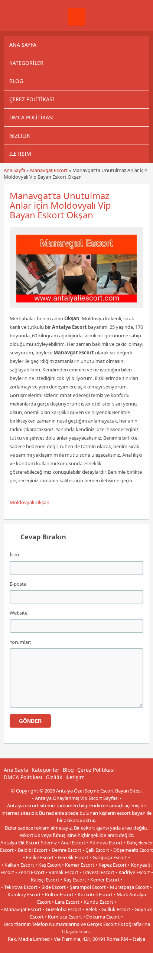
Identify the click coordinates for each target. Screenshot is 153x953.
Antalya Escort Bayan (93, 946)
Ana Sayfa (22, 44)
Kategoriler (26, 62)
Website (18, 612)
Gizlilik (19, 135)
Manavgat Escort (49, 170)
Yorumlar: (20, 642)
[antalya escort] (76, 23)
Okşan (42, 502)
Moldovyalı (22, 502)
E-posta (18, 583)
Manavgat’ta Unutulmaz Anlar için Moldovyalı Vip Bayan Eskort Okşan (60, 205)
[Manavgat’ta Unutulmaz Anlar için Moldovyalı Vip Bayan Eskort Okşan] (76, 304)
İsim (14, 554)
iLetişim (20, 153)
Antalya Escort (53, 946)
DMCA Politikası (31, 117)
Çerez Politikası (31, 99)
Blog (16, 81)
